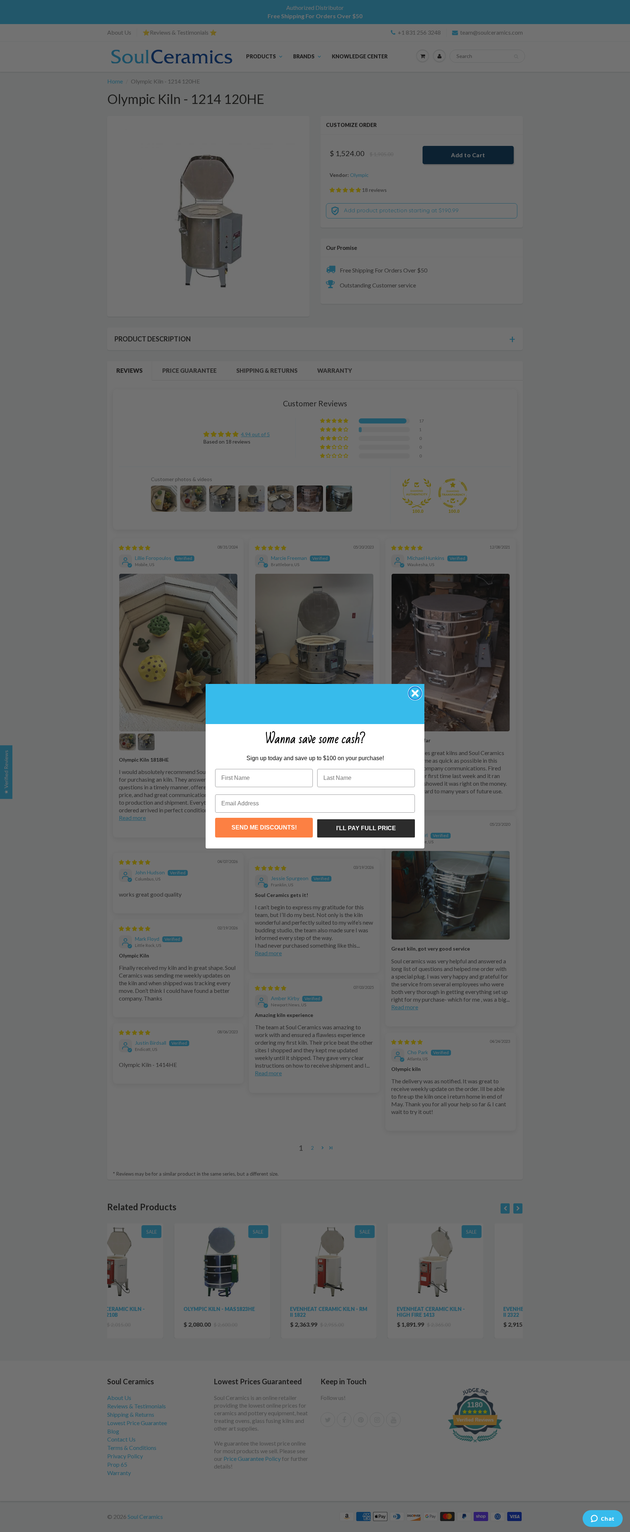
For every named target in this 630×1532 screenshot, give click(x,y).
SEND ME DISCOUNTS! (264, 827)
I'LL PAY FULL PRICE (366, 828)
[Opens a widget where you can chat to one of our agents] (602, 1519)
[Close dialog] (415, 693)
